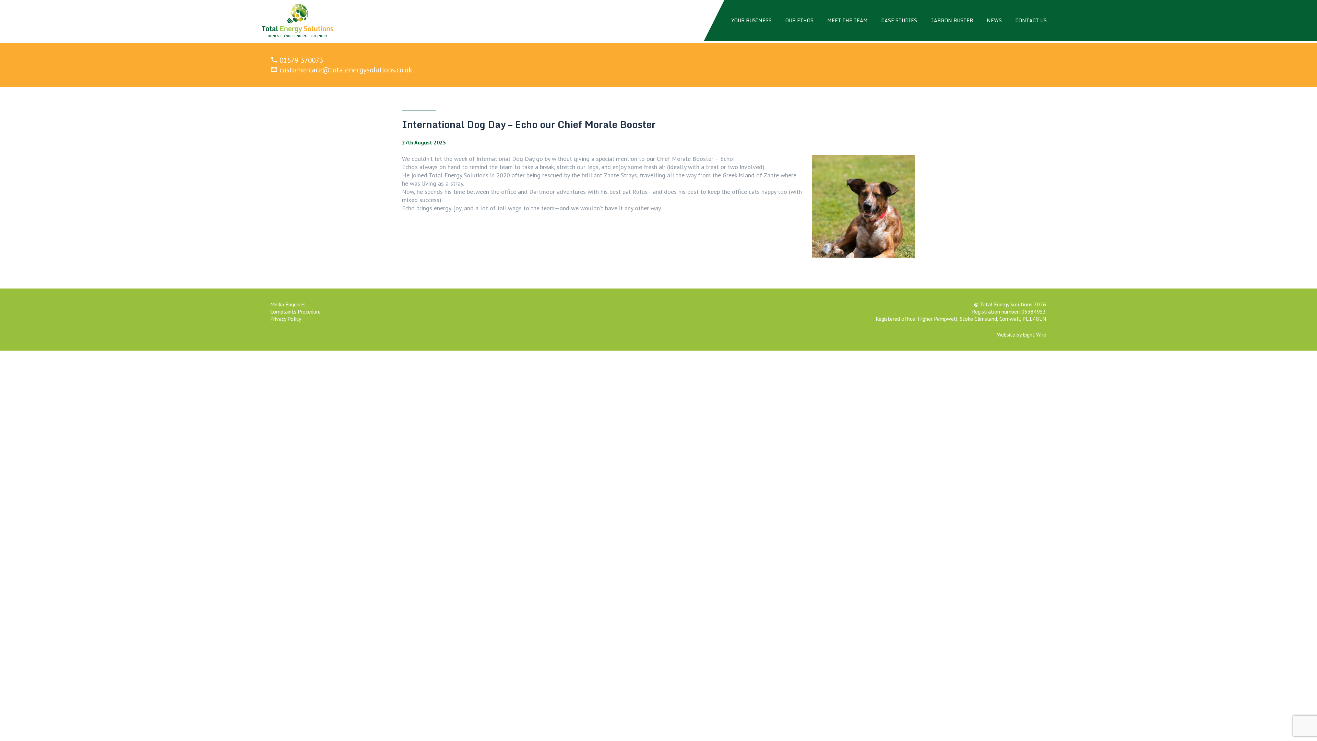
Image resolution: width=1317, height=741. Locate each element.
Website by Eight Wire (1021, 334)
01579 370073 (301, 60)
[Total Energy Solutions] (297, 20)
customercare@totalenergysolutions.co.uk (346, 69)
